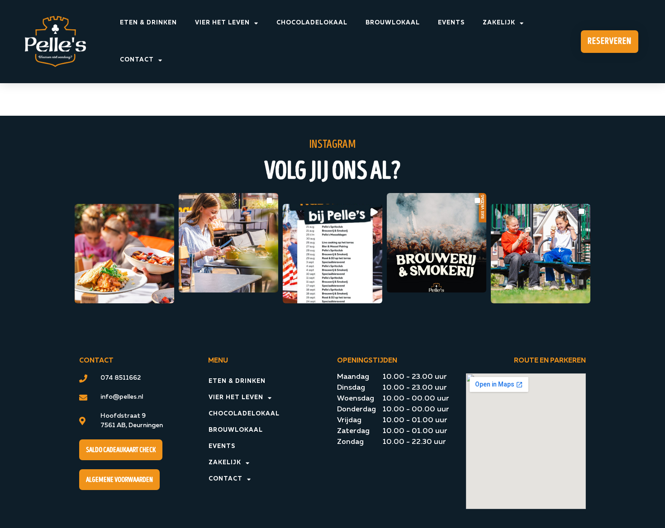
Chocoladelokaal (311, 23)
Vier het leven (222, 23)
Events (451, 23)
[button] (124, 253)
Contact (137, 60)
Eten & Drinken (148, 23)
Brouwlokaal (393, 23)
